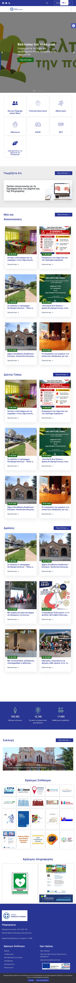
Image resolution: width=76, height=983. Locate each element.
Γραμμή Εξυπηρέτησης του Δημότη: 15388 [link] (17, 938)
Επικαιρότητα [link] (9, 964)
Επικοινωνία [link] (8, 967)
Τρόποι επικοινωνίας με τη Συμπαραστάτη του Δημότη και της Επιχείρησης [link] (23, 188)
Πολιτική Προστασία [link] (38, 111)
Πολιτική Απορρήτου (42, 980)
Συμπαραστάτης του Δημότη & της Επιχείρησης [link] (15, 152)
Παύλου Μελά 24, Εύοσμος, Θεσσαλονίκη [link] (17, 933)
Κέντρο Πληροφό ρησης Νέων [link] (15, 112)
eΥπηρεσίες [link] (8, 961)
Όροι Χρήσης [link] (45, 951)
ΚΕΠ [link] (61, 132)
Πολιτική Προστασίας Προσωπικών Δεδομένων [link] (53, 955)
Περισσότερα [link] (12, 264)
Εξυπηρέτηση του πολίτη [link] (13, 957)
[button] (32, 90)
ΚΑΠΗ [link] (38, 132)
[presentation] (5, 759)
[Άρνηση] (74, 978)
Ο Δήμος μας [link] (8, 954)
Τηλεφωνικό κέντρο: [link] (14, 929)
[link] (73, 25)
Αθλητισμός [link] (61, 111)
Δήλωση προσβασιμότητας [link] (50, 960)
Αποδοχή (31, 980)
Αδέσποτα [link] (15, 132)
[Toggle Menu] (71, 9)
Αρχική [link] (6, 951)
